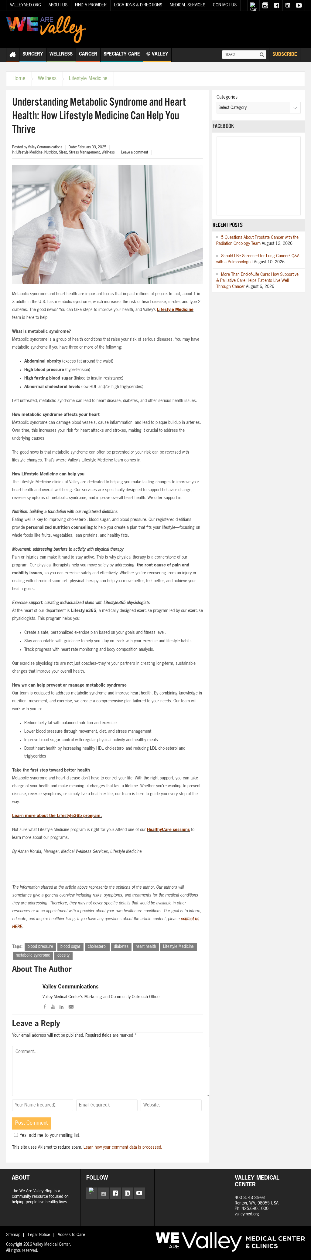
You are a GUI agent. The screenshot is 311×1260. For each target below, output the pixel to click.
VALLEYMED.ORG (25, 5)
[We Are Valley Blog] (46, 29)
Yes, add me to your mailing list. (50, 1135)
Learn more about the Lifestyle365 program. (57, 816)
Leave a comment (134, 152)
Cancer (88, 54)
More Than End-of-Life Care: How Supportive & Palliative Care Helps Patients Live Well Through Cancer (257, 280)
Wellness (61, 54)
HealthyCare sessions (168, 830)
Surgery (32, 54)
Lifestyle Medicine (88, 78)
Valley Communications (70, 987)
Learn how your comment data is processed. (123, 1147)
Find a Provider (91, 5)
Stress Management (84, 152)
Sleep (63, 152)
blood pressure (40, 947)
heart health (146, 947)
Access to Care (71, 1235)
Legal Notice (39, 1235)
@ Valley (157, 54)
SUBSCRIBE (284, 54)
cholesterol (97, 947)
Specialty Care (122, 54)
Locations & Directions (138, 5)
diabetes (121, 947)
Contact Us (225, 5)
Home (19, 78)
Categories (227, 97)
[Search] (262, 54)
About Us (58, 5)
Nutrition (50, 152)
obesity (63, 956)
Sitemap (13, 1235)
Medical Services (187, 5)
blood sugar (70, 947)
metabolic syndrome (33, 956)
